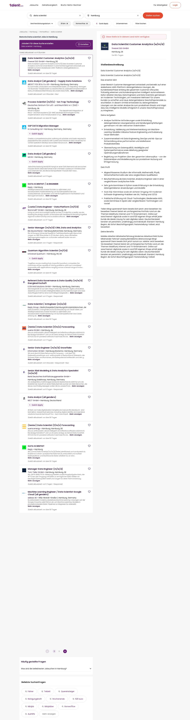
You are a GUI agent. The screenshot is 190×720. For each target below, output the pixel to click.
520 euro (79, 699)
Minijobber (49, 706)
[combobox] (55, 15)
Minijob (31, 706)
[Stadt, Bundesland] (111, 15)
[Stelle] (53, 15)
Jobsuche (23, 32)
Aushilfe (31, 714)
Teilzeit (47, 691)
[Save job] (89, 58)
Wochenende (58, 699)
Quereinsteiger (67, 691)
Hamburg (33, 32)
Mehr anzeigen (34, 70)
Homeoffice (44, 32)
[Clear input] (80, 15)
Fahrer (30, 691)
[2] (65, 651)
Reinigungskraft (35, 699)
